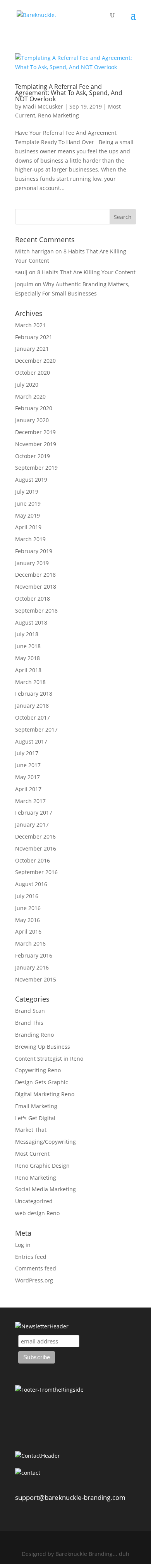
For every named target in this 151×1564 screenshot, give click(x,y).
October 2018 (32, 598)
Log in (23, 1244)
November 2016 (35, 848)
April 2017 (28, 789)
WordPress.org (34, 1280)
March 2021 (30, 325)
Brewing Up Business (42, 1046)
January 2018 (32, 705)
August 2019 (31, 479)
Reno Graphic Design (42, 1165)
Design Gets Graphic (41, 1082)
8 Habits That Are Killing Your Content (86, 272)
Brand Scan (30, 1010)
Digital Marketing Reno (44, 1094)
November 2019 (35, 444)
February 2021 (33, 337)
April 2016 (28, 931)
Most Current (32, 1153)
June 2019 (28, 503)
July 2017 (26, 753)
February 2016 (33, 955)
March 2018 (30, 682)
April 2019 (28, 527)
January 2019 (32, 563)
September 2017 (36, 729)
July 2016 (26, 896)
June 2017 (28, 765)
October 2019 (32, 456)
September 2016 (36, 872)
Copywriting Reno (38, 1070)
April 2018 (28, 670)
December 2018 (35, 574)
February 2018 (33, 693)
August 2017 (31, 741)
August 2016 (31, 884)
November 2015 (35, 979)
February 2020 (33, 408)
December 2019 (35, 432)
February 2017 (33, 812)
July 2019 (26, 491)
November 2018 (35, 586)
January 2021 (32, 348)
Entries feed (30, 1256)
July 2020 (26, 384)
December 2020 (35, 360)
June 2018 (28, 646)
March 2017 (30, 801)
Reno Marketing (58, 115)
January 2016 (32, 967)
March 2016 (30, 943)
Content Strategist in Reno (49, 1058)
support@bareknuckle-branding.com (70, 1497)
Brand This (29, 1022)
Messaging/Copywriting (45, 1141)
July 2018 (26, 634)
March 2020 (30, 396)
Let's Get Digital (35, 1118)
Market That (30, 1129)
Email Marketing (36, 1106)
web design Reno (37, 1213)
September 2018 (36, 610)
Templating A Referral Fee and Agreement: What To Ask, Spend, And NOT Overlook (68, 92)
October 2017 (32, 717)
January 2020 (32, 420)
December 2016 (35, 836)
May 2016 (27, 920)
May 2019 (27, 515)
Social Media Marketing (45, 1189)
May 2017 (27, 777)
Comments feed (35, 1268)
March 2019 (30, 539)
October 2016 (32, 860)
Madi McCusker (43, 106)
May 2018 (27, 658)
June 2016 (28, 908)
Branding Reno (34, 1034)
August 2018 (31, 622)
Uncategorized (34, 1201)
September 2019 (36, 467)
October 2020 (32, 372)
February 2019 (33, 551)
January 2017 (32, 824)
